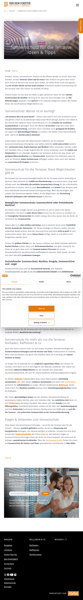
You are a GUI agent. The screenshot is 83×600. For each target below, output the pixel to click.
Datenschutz (10, 583)
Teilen (13, 71)
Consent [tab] (14, 281)
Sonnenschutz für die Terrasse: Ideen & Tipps (32, 11)
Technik (7, 568)
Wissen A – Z (61, 539)
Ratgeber (8, 545)
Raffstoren (34, 550)
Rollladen (33, 545)
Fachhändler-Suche (54, 440)
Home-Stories (10, 554)
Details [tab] (41, 281)
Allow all (41, 308)
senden (45, 493)
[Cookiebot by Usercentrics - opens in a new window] (72, 275)
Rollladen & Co (37, 539)
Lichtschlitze (70, 382)
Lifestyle (12, 11)
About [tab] (68, 281)
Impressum (9, 579)
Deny (41, 315)
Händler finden (81, 25)
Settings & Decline (40, 322)
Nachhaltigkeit (11, 559)
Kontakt (7, 587)
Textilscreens (35, 554)
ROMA (42, 434)
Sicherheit (9, 564)
